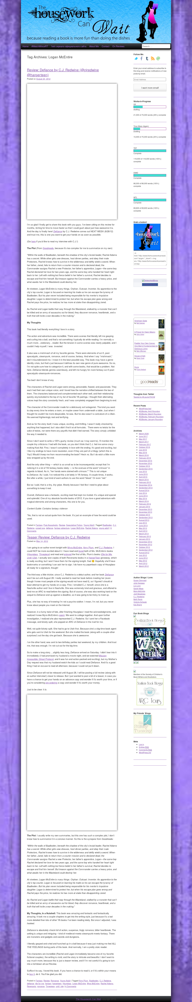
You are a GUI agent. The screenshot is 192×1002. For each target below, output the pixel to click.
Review (62, 525)
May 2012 (143, 560)
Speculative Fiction (74, 525)
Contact (105, 46)
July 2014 (143, 493)
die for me (39, 983)
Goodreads (48, 248)
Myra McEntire (75, 547)
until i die (60, 986)
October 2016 (144, 447)
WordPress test (145, 408)
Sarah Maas (138, 588)
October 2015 (144, 466)
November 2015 (145, 463)
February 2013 (145, 536)
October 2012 (144, 547)
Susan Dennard (140, 580)
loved (81, 550)
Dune (136, 367)
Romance (55, 980)
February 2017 (145, 444)
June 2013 (143, 525)
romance (41, 986)
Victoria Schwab (140, 602)
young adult (104, 528)
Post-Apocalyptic (51, 525)
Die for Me (107, 554)
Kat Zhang (138, 604)
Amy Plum (88, 547)
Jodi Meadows (139, 594)
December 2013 (145, 509)
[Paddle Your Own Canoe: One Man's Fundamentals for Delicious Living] (161, 350)
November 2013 (145, 512)
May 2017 (143, 439)
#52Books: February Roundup (151, 416)
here (33, 241)
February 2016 (145, 458)
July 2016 (143, 450)
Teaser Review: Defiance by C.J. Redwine (58, 537)
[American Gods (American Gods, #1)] (161, 327)
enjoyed (68, 554)
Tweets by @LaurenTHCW (144, 397)
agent (61, 615)
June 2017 (143, 436)
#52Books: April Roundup (149, 411)
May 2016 (143, 452)
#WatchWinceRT (40, 46)
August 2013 (144, 520)
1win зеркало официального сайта (68, 46)
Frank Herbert (141, 369)
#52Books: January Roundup (151, 419)
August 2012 (144, 552)
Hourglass (33, 554)
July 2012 (143, 555)
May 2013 (143, 528)
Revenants (31, 986)
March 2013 (144, 533)
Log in (141, 744)
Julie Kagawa (139, 583)
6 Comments (70, 986)
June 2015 (143, 474)
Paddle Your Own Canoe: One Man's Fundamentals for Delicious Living (146, 346)
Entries (144, 747)
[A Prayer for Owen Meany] (161, 339)
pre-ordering (51, 682)
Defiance (57, 231)
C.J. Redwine (105, 547)
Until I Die (31, 557)
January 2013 (144, 539)
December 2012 (145, 541)
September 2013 (146, 517)
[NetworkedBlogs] (150, 280)
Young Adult (89, 525)
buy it (32, 974)
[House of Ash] (161, 362)
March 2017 (144, 441)
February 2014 (145, 504)
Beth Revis (138, 599)
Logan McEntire (77, 528)
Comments (145, 749)
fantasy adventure (61, 528)
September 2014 (146, 487)
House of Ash (139, 355)
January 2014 (144, 506)
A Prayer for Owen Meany (144, 332)
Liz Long (137, 585)
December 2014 (145, 485)
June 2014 (143, 495)
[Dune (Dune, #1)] (161, 374)
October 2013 (144, 514)
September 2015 (146, 468)
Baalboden (107, 525)
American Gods (140, 320)
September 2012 (146, 550)
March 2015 (144, 479)
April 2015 (143, 477)
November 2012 (145, 544)
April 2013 (143, 531)
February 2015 (145, 482)
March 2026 (144, 433)
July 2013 (143, 523)
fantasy (48, 983)
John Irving (140, 334)
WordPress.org (145, 752)
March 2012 (144, 566)
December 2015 (145, 460)
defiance (49, 528)
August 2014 (144, 490)
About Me (94, 46)
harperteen (57, 983)
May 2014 (143, 498)
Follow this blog (150, 284)
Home (25, 46)
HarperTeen (94, 557)
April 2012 (143, 563)
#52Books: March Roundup (150, 414)
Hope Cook (140, 358)
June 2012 (143, 558)
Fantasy (39, 525)
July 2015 (143, 471)
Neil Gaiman (140, 323)
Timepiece (44, 554)
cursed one (40, 528)
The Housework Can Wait (88, 998)
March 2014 (144, 501)
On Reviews (118, 46)
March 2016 (144, 455)
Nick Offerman (141, 351)
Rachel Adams (91, 528)
